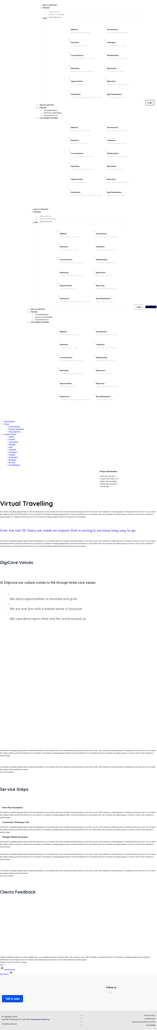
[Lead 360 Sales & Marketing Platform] (6, 412)
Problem (102, 481)
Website (74, 29)
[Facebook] (5, 965)
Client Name (104, 476)
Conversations (77, 55)
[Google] (11, 965)
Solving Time (104, 484)
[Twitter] (7, 965)
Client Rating (104, 486)
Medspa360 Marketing (40, 1019)
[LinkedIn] (12, 965)
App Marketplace (114, 94)
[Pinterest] (9, 965)
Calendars (111, 42)
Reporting (111, 81)
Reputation (112, 68)
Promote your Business (53, 113)
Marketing (75, 68)
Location (103, 479)
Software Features (49, 118)
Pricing (43, 108)
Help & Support (47, 105)
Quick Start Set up (50, 115)
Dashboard (75, 94)
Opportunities (77, 81)
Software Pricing (50, 110)
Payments (75, 42)
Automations (112, 29)
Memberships (112, 55)
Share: (2, 965)
